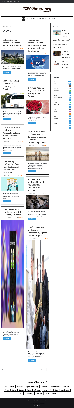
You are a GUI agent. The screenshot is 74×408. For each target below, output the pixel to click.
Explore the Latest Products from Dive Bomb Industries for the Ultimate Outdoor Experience (37, 137)
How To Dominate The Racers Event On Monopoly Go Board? (12, 212)
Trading (55, 123)
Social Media (56, 104)
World (53, 18)
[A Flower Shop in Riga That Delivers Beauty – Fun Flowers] (37, 107)
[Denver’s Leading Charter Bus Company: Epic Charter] (12, 101)
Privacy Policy (9, 1)
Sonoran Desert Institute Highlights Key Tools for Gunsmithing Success (37, 184)
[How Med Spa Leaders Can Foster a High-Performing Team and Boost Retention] (12, 184)
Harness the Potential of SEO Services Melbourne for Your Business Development (37, 45)
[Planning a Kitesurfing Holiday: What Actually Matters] (57, 32)
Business (56, 86)
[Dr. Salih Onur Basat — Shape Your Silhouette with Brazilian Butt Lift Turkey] (57, 53)
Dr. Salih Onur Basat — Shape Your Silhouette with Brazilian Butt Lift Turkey (66, 54)
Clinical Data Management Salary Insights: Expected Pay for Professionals (66, 64)
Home (3, 1)
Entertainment (43, 18)
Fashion (55, 95)
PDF (55, 125)
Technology (29, 18)
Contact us (16, 1)
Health (55, 93)
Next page (43, 369)
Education (56, 118)
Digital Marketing (58, 97)
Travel (55, 102)
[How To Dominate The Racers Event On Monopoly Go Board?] (12, 273)
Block (55, 127)
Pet (54, 120)
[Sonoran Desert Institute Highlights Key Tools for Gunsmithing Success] (37, 202)
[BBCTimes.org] (37, 9)
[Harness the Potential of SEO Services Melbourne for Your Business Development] (37, 62)
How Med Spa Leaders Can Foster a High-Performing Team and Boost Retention (12, 167)
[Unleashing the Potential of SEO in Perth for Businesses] (12, 57)
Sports (49, 18)
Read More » (7, 72)
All (54, 81)
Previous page (8, 369)
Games (55, 111)
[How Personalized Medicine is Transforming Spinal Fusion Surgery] (37, 294)
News (23, 18)
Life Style (36, 18)
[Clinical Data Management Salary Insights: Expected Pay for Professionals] (57, 63)
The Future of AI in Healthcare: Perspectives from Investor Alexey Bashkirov (11, 133)
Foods (55, 109)
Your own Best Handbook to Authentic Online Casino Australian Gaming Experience (61, 46)
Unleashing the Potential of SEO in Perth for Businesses (12, 43)
